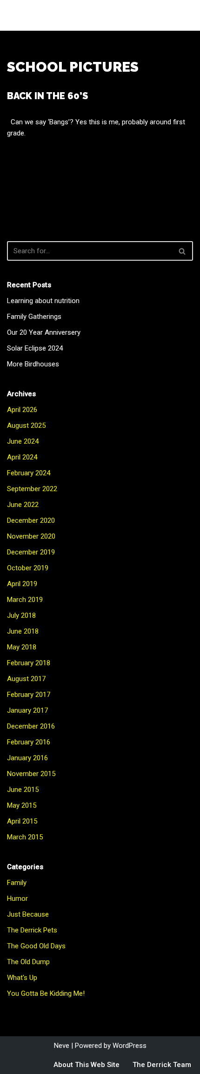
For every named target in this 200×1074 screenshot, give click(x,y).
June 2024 (23, 441)
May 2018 (21, 647)
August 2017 (26, 679)
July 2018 (21, 615)
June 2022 (23, 504)
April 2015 (22, 821)
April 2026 (22, 409)
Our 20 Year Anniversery (43, 332)
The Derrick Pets (32, 930)
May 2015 (21, 805)
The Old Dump (28, 962)
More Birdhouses (33, 364)
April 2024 (22, 457)
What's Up (22, 977)
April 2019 (22, 584)
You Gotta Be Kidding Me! (46, 993)
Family (17, 882)
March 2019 (25, 599)
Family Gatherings (34, 316)
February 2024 (28, 473)
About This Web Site (86, 1064)
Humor (17, 898)
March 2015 (25, 837)
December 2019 (31, 552)
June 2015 (23, 789)
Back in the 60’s (47, 95)
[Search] (182, 251)
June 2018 (23, 631)
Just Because (28, 914)
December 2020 (31, 520)
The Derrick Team (162, 1064)
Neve (61, 1045)
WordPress (130, 1045)
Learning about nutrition (43, 301)
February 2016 (28, 742)
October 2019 (27, 568)
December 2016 (31, 726)
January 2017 (27, 710)
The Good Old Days (36, 946)
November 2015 (31, 774)
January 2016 (27, 758)
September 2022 (32, 489)
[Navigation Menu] (182, 15)
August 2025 (26, 425)
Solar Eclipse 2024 (35, 348)
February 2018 (28, 663)
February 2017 (28, 694)
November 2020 (31, 536)
